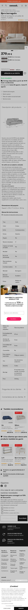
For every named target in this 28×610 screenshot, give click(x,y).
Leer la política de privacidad (7, 603)
